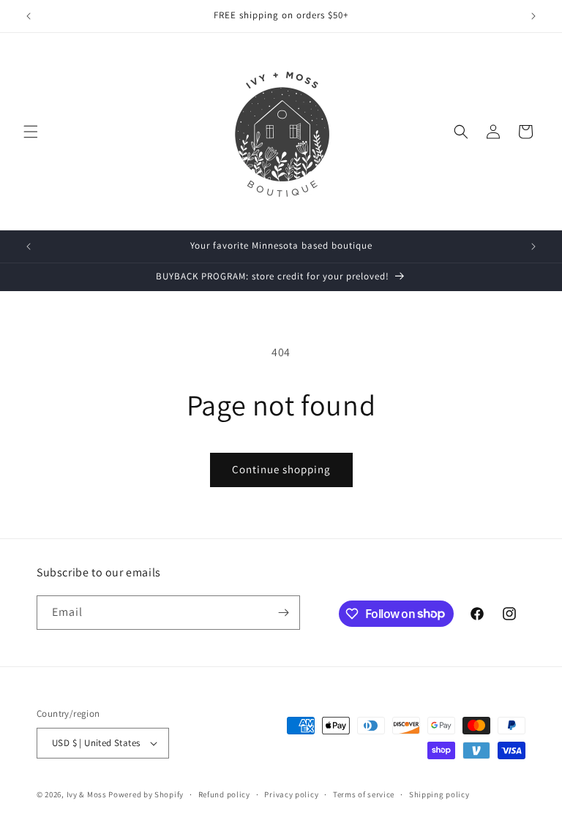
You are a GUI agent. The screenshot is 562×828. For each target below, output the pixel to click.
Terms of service (363, 794)
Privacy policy (291, 794)
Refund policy (224, 794)
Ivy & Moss (87, 794)
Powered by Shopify (146, 794)
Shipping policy (439, 794)
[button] (31, 132)
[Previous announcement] (28, 16)
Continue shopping (281, 469)
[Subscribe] (283, 612)
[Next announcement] (533, 16)
